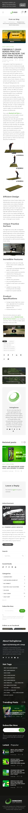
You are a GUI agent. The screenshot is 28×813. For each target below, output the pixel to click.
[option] (14, 458)
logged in (14, 489)
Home (5, 22)
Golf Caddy (14, 593)
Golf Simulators (11, 22)
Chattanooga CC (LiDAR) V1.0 (15, 373)
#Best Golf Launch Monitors (10, 667)
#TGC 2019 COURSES (15, 687)
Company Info (14, 576)
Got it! (22, 5)
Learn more (23, 3)
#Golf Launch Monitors (9, 680)
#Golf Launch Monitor (9, 677)
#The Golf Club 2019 (8, 695)
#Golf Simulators (19, 682)
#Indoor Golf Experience (9, 348)
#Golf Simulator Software (10, 685)
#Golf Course (7, 672)
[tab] (6, 745)
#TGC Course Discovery (18, 692)
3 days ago (12, 776)
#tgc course (7, 692)
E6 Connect (14, 583)
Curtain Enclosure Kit (14, 580)
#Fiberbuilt (11, 341)
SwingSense (5, 60)
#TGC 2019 (6, 687)
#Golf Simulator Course (9, 346)
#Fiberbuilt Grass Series (9, 343)
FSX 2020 (14, 590)
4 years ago (10, 60)
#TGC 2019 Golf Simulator (10, 690)
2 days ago (12, 765)
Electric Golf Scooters (14, 586)
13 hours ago (8, 716)
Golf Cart (14, 596)
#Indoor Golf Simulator (9, 350)
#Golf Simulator (7, 345)
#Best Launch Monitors (9, 670)
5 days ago (12, 787)
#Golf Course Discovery (9, 675)
